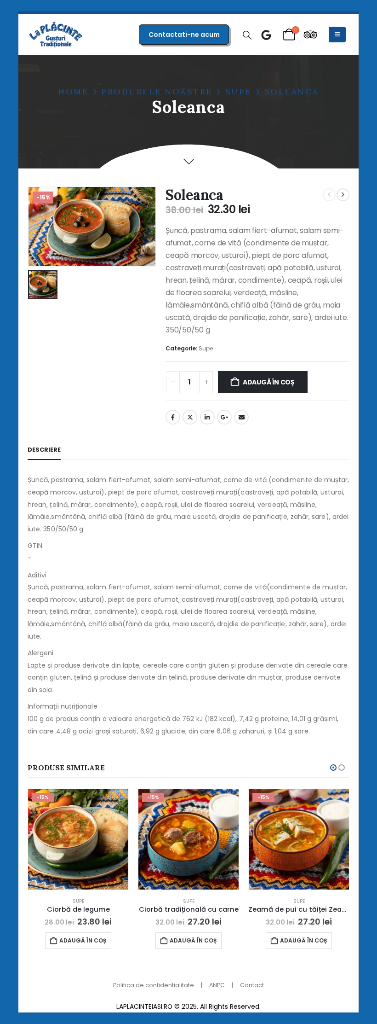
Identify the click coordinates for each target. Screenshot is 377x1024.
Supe (206, 348)
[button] (247, 35)
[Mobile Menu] (337, 34)
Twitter (190, 417)
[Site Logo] (56, 34)
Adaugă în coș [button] (82, 940)
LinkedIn (207, 417)
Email (241, 417)
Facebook (173, 417)
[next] (343, 194)
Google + (224, 417)
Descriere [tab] (44, 449)
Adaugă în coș (269, 382)
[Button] (266, 35)
